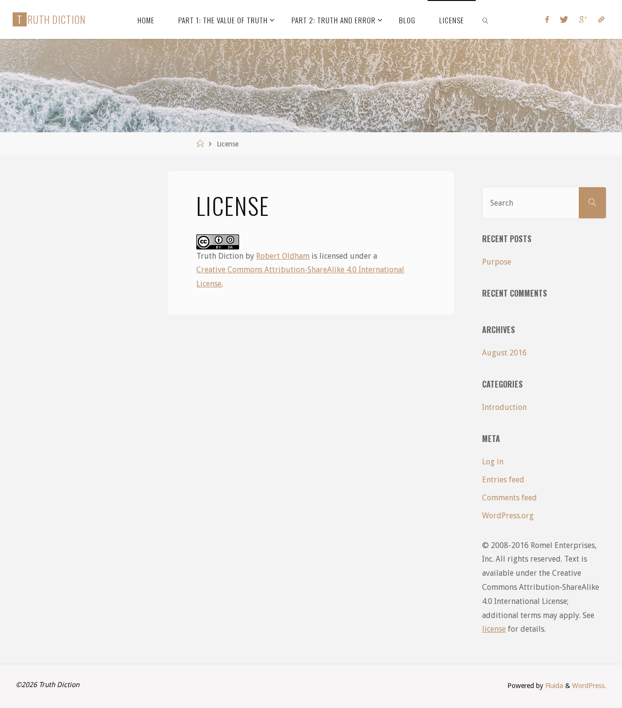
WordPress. (589, 686)
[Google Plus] (583, 19)
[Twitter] (563, 19)
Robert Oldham (283, 256)
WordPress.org (508, 515)
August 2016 (504, 352)
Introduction (504, 407)
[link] (485, 19)
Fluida (553, 686)
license (494, 629)
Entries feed (503, 479)
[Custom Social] (601, 19)
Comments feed (509, 497)
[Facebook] (547, 19)
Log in (492, 461)
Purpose (496, 261)
